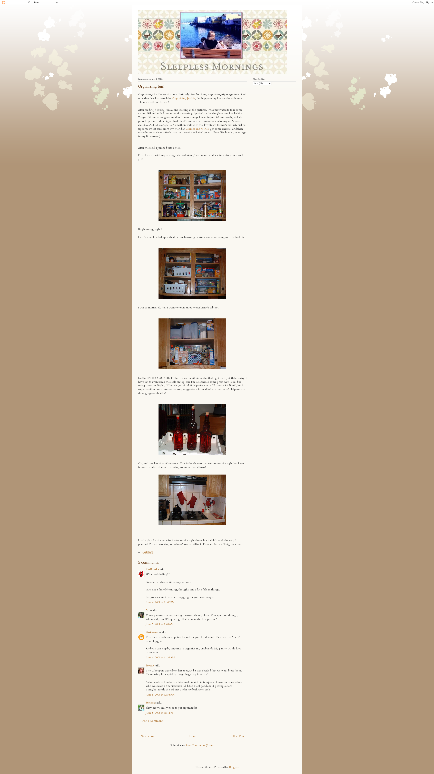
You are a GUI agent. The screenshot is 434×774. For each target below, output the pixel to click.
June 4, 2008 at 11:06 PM (160, 602)
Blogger (234, 767)
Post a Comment (152, 721)
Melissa (150, 703)
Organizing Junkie (183, 98)
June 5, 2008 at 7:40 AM (159, 624)
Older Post (238, 736)
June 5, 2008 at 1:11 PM (159, 713)
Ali (147, 610)
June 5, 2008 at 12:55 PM (160, 695)
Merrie (150, 665)
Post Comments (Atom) (200, 745)
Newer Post (148, 736)
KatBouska (152, 569)
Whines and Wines (197, 129)
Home (193, 736)
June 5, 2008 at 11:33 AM (160, 657)
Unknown (152, 632)
